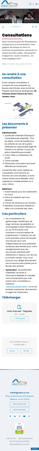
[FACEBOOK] (10, 416)
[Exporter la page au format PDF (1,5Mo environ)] (33, 26)
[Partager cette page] (35, 26)
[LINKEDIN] (15, 416)
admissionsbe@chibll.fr (17, 286)
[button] (30, 4)
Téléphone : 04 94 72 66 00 (19, 399)
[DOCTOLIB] (29, 416)
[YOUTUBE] (24, 416)
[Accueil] (3, 27)
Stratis (35, 449)
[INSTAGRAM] (19, 416)
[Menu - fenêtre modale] (36, 4)
